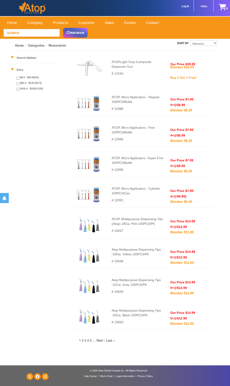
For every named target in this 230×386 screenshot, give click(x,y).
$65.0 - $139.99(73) (31, 83)
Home (12, 23)
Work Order (106, 376)
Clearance (75, 32)
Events (130, 23)
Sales (109, 23)
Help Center (90, 376)
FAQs (204, 6)
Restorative (57, 45)
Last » (110, 340)
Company (35, 23)
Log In (185, 6)
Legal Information (125, 376)
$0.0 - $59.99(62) (29, 77)
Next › (101, 340)
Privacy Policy (145, 376)
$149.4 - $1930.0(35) (31, 88)
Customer (86, 23)
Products (60, 23)
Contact (152, 23)
